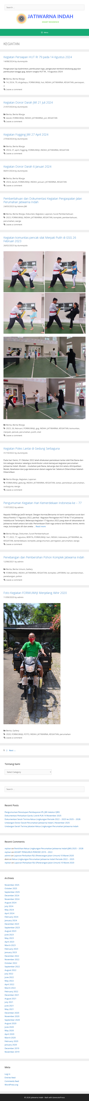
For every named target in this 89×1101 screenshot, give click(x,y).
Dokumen (30, 214)
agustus (22, 537)
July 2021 (9, 1002)
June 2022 (9, 977)
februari (19, 428)
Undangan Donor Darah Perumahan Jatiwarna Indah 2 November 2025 (37, 822)
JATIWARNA (57, 82)
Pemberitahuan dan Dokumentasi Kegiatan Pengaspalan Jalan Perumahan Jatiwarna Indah (42, 200)
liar (68, 572)
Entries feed (10, 1077)
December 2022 (12, 956)
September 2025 (12, 892)
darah (9, 118)
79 (16, 82)
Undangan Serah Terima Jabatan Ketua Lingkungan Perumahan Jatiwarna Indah (41, 826)
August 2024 (10, 902)
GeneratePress (58, 1097)
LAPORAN (61, 572)
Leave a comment (14, 89)
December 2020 (12, 1012)
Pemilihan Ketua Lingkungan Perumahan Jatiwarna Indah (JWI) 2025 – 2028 (48, 848)
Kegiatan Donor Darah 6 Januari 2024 (27, 166)
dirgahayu (23, 82)
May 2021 (9, 1009)
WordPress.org (11, 1084)
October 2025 (11, 888)
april (17, 150)
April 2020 (9, 1034)
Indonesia (62, 537)
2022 (11, 537)
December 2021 (12, 995)
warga (18, 221)
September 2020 (12, 1020)
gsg (37, 428)
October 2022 (11, 963)
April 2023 (9, 941)
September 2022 (12, 966)
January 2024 (11, 920)
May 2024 (9, 909)
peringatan (56, 540)
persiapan (79, 82)
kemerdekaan (20, 540)
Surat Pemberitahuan (63, 214)
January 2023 (11, 952)
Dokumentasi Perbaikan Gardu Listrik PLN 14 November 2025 (33, 815)
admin (8, 855)
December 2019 (12, 1048)
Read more (41, 526)
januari (41, 182)
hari (48, 537)
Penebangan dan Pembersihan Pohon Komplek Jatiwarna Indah (43, 557)
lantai (58, 482)
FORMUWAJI (34, 82)
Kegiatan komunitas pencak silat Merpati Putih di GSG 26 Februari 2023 (39, 239)
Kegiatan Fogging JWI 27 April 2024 (25, 134)
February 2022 (11, 991)
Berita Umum (19, 569)
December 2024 (12, 895)
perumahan (8, 221)
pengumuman (43, 540)
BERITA (30, 537)
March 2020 (10, 1037)
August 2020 (10, 1023)
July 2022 (9, 973)
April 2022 (9, 984)
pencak (15, 432)
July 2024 (9, 906)
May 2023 (9, 938)
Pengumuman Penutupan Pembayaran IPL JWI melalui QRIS (32, 812)
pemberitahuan (69, 217)
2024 (11, 82)
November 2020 (12, 1016)
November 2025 (12, 885)
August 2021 (10, 998)
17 (7, 537)
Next (12, 750)
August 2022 (10, 970)
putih (33, 432)
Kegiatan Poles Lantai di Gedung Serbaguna (31, 448)
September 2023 (12, 927)
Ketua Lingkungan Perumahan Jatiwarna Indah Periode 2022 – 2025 (43, 859)
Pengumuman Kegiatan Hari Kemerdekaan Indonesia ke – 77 (42, 503)
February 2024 (11, 916)
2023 (8, 217)
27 (13, 150)
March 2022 (10, 988)
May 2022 (9, 980)
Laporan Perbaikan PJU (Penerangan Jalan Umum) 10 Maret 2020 (44, 855)
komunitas (74, 428)
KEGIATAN (69, 82)
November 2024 (12, 899)
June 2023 (9, 934)
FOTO (26, 734)
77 (16, 537)
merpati (7, 432)
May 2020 (9, 1030)
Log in (7, 1074)
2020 (8, 734)
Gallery (29, 569)
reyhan (8, 848)
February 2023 (11, 948)
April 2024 (9, 913)
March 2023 (10, 945)
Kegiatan (40, 214)
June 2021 (9, 1005)
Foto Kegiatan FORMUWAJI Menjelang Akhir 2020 (35, 593)
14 (7, 82)
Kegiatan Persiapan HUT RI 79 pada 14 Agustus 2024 (37, 57)
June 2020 (9, 1027)
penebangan (9, 576)
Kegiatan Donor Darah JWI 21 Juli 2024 (28, 102)
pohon (19, 576)
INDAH (48, 82)
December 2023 (12, 924)
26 (13, 428)
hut (42, 82)
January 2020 (11, 1044)
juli (45, 118)
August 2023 (10, 931)
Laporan (48, 214)
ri (4, 86)
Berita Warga (19, 78)
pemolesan (67, 482)
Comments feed (12, 1081)
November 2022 (12, 959)
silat (39, 432)
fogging (23, 150)
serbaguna (8, 486)
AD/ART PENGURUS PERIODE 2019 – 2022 (33, 852)
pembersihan (77, 572)
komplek (57, 217)
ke (81, 537)
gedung (21, 482)
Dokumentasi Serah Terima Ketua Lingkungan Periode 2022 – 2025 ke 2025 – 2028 (42, 819)
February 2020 (11, 1041)
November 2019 (12, 1051)
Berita (9, 78)
